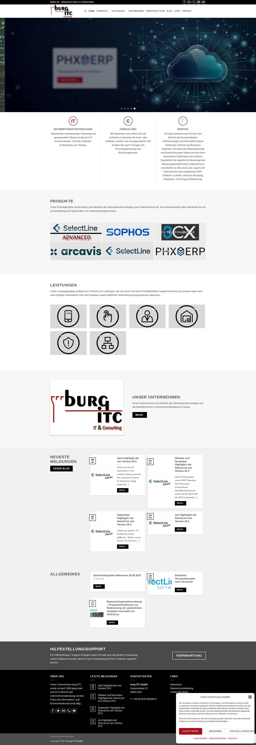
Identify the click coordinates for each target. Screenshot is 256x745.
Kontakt (186, 11)
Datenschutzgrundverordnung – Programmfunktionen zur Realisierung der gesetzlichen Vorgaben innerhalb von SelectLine (124, 608)
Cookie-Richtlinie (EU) (62, 737)
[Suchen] (85, 11)
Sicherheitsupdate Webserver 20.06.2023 (117, 575)
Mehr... (122, 490)
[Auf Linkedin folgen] (199, 2)
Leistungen (118, 11)
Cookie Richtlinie (179, 692)
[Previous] (9, 65)
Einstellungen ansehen (241, 731)
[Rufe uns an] (194, 2)
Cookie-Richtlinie (200, 738)
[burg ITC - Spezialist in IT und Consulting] (65, 11)
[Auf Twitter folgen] (58, 710)
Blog (169, 11)
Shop (177, 11)
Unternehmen (136, 11)
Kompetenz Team (155, 11)
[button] (250, 697)
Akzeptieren (191, 731)
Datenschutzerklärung (218, 738)
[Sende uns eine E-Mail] (189, 2)
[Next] (247, 65)
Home (92, 11)
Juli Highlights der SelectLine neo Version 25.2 (186, 518)
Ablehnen (215, 731)
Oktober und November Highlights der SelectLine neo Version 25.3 (183, 464)
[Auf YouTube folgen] (203, 2)
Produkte (102, 11)
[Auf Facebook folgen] (184, 2)
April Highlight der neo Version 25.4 (128, 460)
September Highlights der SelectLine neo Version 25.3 (125, 520)
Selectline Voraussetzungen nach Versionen (185, 578)
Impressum (232, 738)
